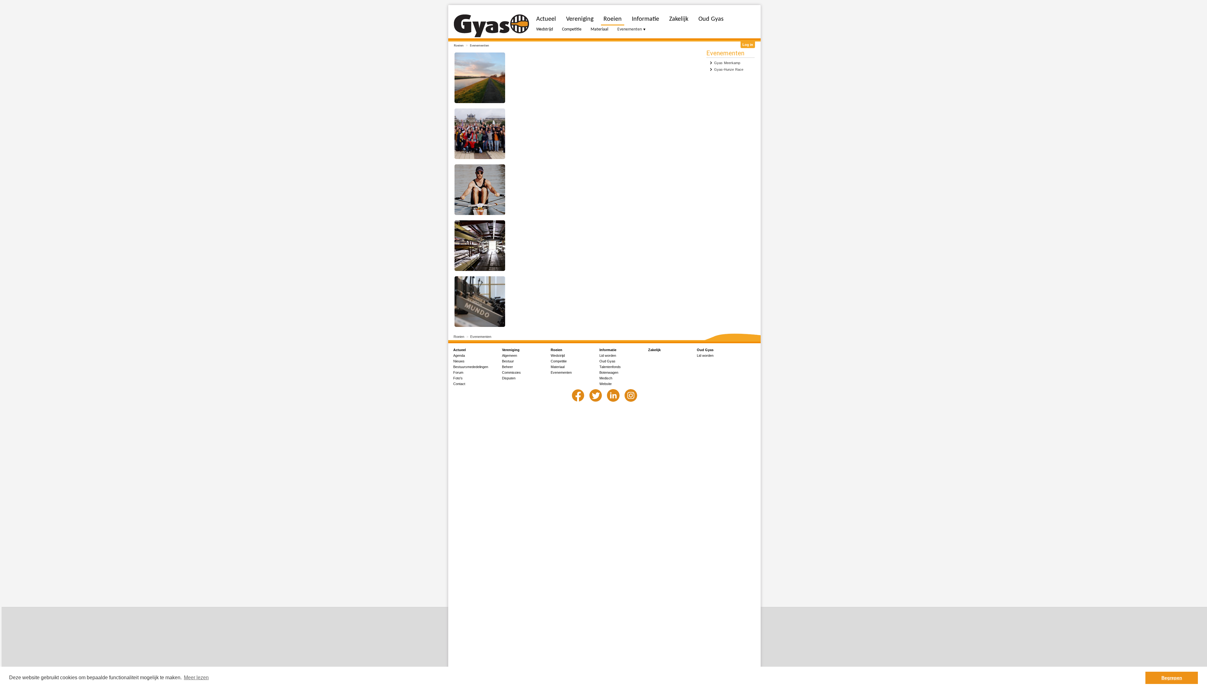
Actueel (546, 19)
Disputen (508, 378)
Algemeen (509, 355)
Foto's (458, 378)
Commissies (511, 372)
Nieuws (459, 361)
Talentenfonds (610, 367)
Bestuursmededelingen (470, 367)
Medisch (605, 378)
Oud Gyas (711, 19)
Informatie (645, 19)
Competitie (571, 29)
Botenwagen (608, 372)
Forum (458, 372)
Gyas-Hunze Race (728, 69)
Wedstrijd (544, 29)
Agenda (459, 355)
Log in (747, 45)
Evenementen (479, 45)
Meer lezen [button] (196, 677)
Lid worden (607, 355)
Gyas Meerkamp (727, 63)
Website (605, 384)
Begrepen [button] (1171, 677)
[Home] (491, 26)
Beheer (507, 367)
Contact (459, 384)
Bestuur (508, 361)
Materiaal (599, 29)
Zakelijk (678, 19)
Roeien (459, 45)
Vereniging (579, 19)
